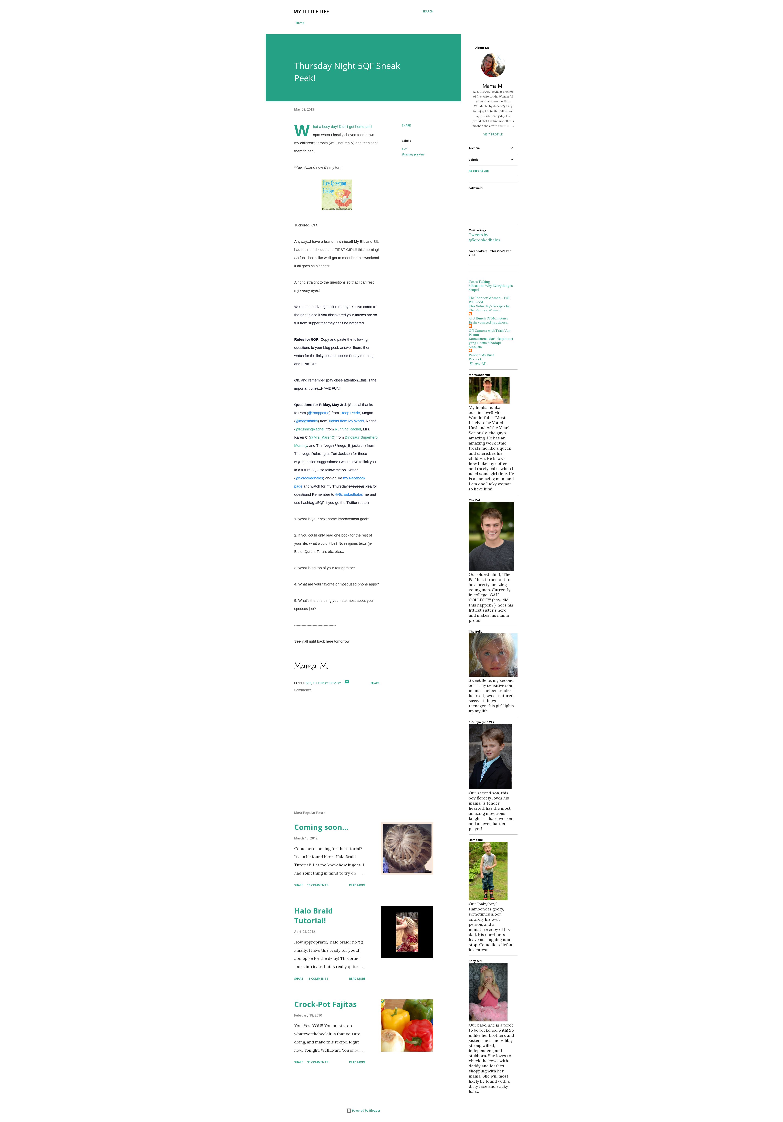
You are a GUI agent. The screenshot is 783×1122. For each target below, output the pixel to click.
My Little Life (311, 11)
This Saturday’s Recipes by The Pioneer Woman (489, 308)
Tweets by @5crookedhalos (484, 237)
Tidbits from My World (346, 421)
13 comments (317, 978)
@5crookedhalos (309, 478)
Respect (475, 359)
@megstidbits (306, 421)
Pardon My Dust (481, 355)
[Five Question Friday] (337, 208)
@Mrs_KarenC (322, 437)
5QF (404, 149)
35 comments (317, 1062)
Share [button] (406, 125)
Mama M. (493, 85)
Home (300, 23)
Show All (478, 363)
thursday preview (413, 154)
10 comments (317, 885)
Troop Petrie (350, 413)
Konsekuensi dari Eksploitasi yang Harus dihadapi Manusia (491, 343)
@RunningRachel (309, 429)
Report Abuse (479, 171)
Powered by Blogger (365, 1110)
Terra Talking (479, 281)
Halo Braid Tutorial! (313, 916)
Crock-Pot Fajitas (325, 1004)
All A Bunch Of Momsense (488, 318)
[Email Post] (347, 683)
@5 (349, 494)
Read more (357, 885)
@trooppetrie (318, 413)
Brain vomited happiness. (488, 322)
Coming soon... (321, 827)
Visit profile (493, 134)
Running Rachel (348, 429)
